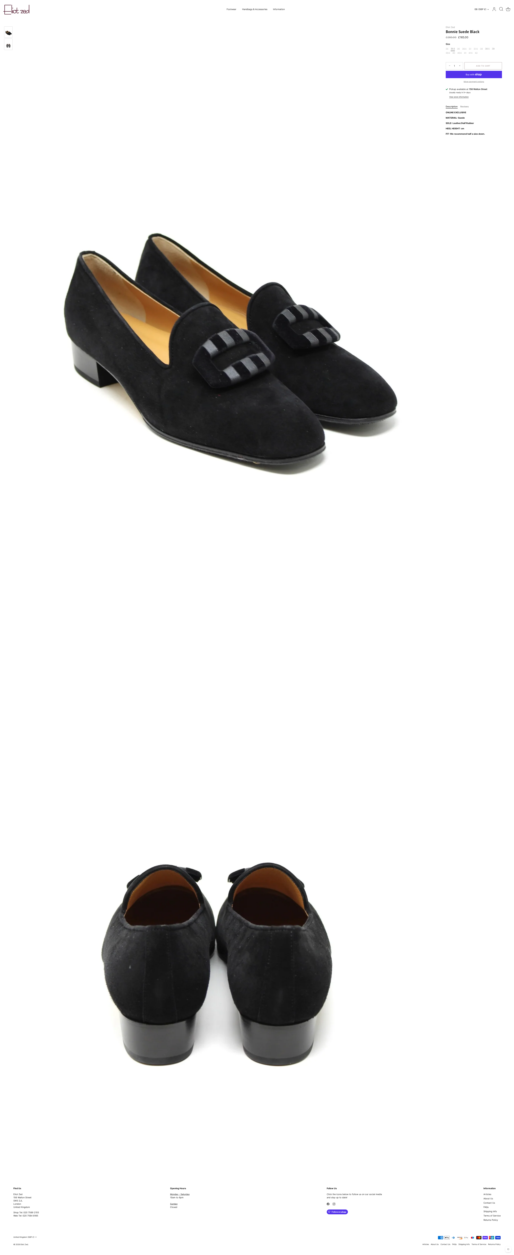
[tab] (453, 106)
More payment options (474, 81)
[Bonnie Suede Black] (8, 32)
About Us (488, 1198)
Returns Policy (490, 1220)
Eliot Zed (450, 27)
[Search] (501, 9)
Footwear (231, 9)
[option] (8, 32)
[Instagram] (334, 1204)
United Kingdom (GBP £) (23, 1237)
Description (452, 106)
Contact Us (489, 1202)
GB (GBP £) (480, 9)
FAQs (486, 1207)
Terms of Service (492, 1215)
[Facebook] (328, 1204)
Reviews (464, 106)
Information (279, 9)
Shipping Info (490, 1211)
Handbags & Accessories (254, 9)
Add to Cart (483, 66)
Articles (487, 1194)
